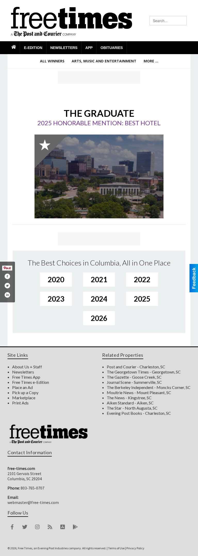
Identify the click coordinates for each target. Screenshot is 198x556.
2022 (142, 279)
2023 (56, 298)
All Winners (52, 61)
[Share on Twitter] (7, 285)
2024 (99, 298)
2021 (99, 279)
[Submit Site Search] (182, 20)
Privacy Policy (135, 548)
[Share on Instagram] (7, 294)
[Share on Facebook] (7, 276)
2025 (142, 298)
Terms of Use (116, 548)
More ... (151, 61)
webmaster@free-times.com (33, 502)
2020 (56, 279)
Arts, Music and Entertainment (104, 61)
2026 (99, 318)
